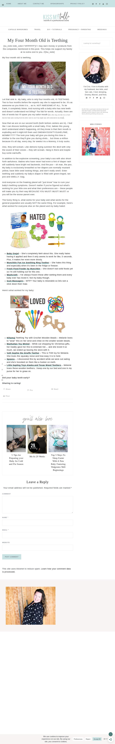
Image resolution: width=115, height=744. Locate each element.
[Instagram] (93, 1)
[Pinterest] (96, 1)
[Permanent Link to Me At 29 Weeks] (37, 453)
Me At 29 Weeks (37, 456)
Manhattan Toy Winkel (18, 344)
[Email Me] (107, 1)
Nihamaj (11, 338)
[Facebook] (100, 1)
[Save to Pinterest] (2, 370)
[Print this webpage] (2, 380)
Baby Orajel (13, 253)
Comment (6, 494)
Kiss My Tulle (57, 16)
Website (6, 542)
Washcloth (12, 275)
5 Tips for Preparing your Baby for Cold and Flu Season (16, 459)
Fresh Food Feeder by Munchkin (23, 269)
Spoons (11, 359)
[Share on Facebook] (2, 364)
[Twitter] (97, 97)
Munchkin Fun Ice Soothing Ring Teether (28, 263)
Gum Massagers (15, 281)
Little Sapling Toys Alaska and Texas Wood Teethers (34, 365)
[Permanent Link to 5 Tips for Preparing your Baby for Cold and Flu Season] (16, 451)
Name (5, 517)
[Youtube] (103, 1)
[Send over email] (2, 375)
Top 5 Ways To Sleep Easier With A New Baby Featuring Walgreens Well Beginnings (58, 462)
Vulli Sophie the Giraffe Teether (23, 353)
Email (5, 530)
